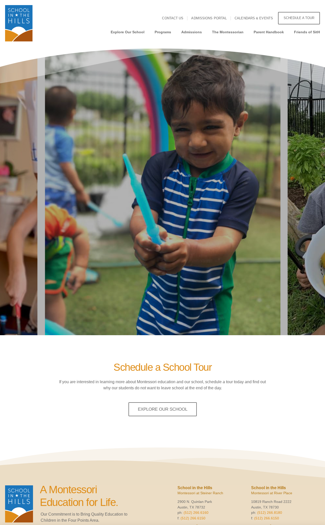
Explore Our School (127, 32)
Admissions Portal (209, 18)
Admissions (191, 32)
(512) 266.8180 (269, 513)
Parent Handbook (269, 32)
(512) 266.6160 (196, 513)
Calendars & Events (254, 18)
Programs (163, 32)
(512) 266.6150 (193, 518)
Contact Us (172, 18)
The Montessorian (227, 32)
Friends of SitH (307, 32)
